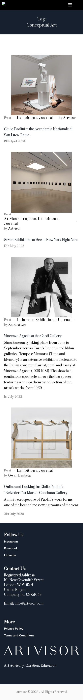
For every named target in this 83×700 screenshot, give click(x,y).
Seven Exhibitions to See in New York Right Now (41, 240)
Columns (25, 320)
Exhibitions (27, 118)
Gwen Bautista (19, 475)
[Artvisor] (3, 4)
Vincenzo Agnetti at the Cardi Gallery (33, 336)
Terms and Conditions (19, 635)
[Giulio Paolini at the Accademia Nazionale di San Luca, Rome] (41, 85)
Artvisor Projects (20, 219)
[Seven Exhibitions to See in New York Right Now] (41, 182)
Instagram (11, 541)
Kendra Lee (17, 324)
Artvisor (69, 118)
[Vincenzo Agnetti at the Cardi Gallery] (41, 287)
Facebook (11, 548)
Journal (46, 118)
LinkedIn (10, 555)
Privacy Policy (13, 628)
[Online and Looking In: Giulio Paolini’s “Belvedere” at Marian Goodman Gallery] (41, 437)
